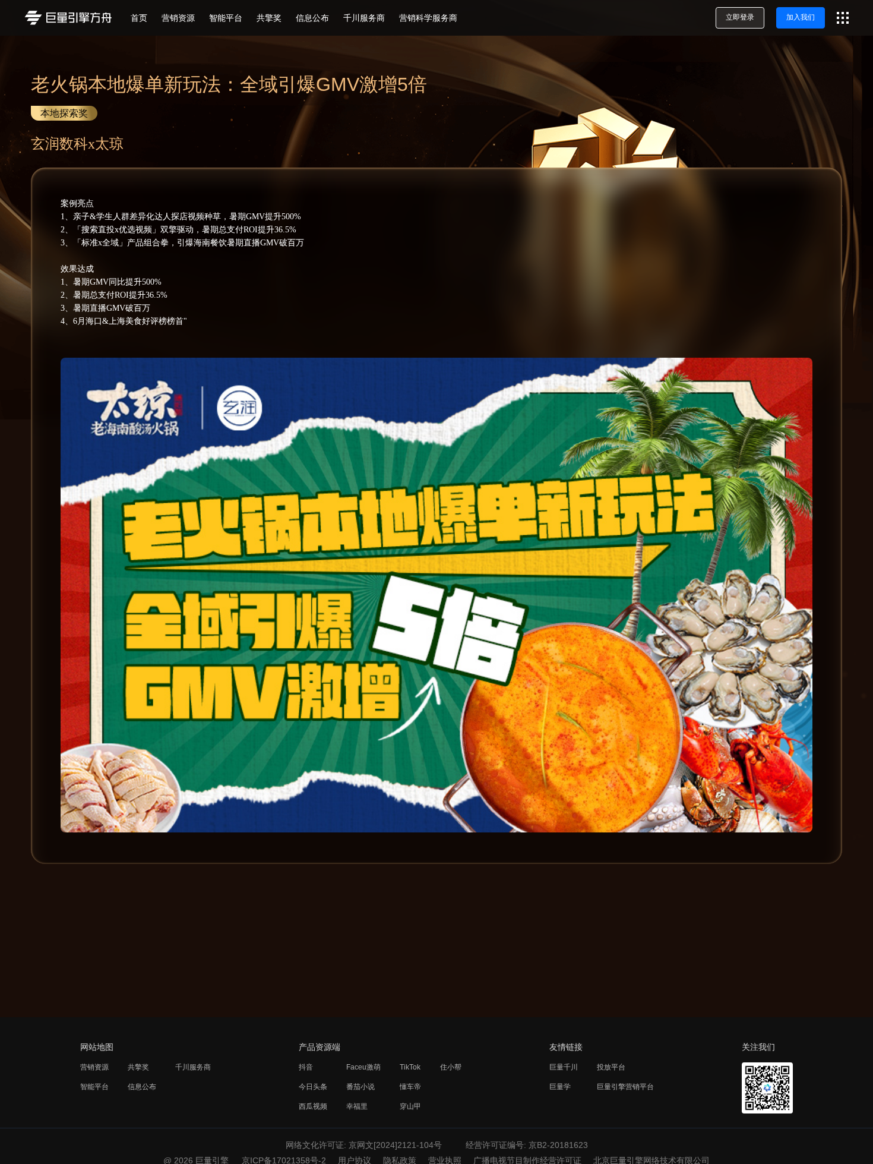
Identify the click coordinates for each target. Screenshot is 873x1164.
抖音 (306, 1067)
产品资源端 (319, 1047)
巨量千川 (563, 1067)
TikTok (410, 1067)
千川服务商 (193, 1067)
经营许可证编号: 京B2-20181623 (527, 1145)
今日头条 (313, 1087)
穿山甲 (410, 1106)
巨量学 (560, 1087)
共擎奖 (138, 1067)
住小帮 (450, 1067)
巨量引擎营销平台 (625, 1087)
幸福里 (357, 1106)
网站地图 (96, 1047)
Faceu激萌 (363, 1067)
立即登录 (740, 17)
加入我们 (800, 17)
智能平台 (94, 1087)
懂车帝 (410, 1087)
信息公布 (142, 1087)
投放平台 (611, 1067)
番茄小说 (360, 1087)
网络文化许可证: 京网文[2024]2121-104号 (364, 1145)
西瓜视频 (313, 1106)
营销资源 (94, 1067)
